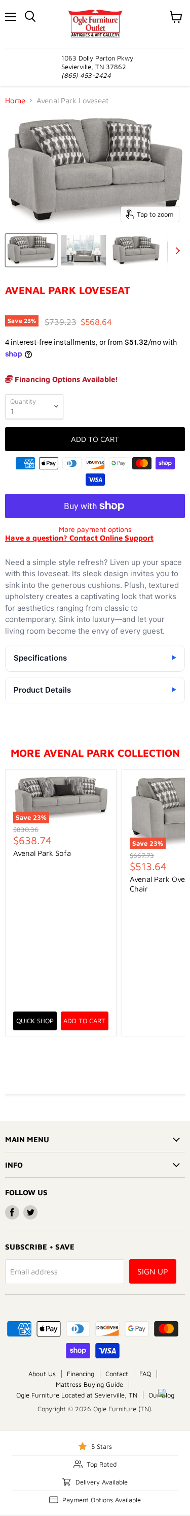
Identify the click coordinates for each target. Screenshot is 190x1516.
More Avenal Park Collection (95, 753)
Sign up (152, 1271)
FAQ (145, 1374)
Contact (116, 1374)
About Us (42, 1374)
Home (15, 100)
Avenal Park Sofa (42, 853)
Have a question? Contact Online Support (79, 537)
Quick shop (35, 1021)
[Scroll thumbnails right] (176, 251)
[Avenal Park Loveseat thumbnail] (31, 250)
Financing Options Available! (65, 379)
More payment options (95, 529)
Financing (80, 1374)
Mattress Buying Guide (89, 1384)
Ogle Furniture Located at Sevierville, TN (76, 1395)
